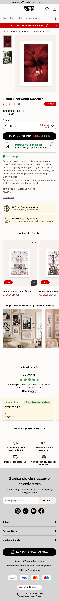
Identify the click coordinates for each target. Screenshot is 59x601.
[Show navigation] (4, 8)
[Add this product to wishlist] (52, 146)
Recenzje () (8, 114)
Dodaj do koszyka (29, 136)
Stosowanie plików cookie (20, 565)
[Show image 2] (7, 57)
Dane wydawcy (44, 565)
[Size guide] (7, 146)
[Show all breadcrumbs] (6, 31)
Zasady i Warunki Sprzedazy (29, 561)
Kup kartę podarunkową (32, 552)
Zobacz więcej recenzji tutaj (29, 428)
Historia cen (8, 197)
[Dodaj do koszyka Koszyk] (34, 283)
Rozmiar (7, 120)
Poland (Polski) (30, 587)
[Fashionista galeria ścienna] (22, 328)
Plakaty (16, 31)
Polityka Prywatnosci (29, 570)
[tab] (47, 9)
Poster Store (36, 593)
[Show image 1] (7, 41)
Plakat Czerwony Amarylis (37, 31)
